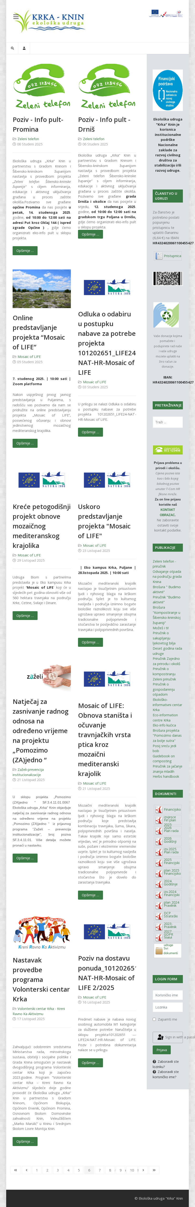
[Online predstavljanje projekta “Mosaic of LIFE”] (42, 288)
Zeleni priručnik (164, 679)
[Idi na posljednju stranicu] (154, 1170)
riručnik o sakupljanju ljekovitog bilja (164, 638)
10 (132, 1170)
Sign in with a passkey (173, 1037)
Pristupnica (172, 256)
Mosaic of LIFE (29, 356)
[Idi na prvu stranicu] (15, 1170)
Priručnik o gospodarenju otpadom (164, 689)
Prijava (161, 1050)
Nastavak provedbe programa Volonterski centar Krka (41, 979)
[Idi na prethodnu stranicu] (26, 1170)
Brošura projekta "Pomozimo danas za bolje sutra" (167, 735)
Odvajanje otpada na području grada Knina (167, 576)
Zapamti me (167, 1019)
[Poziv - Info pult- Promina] (42, 86)
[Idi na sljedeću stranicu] (143, 1170)
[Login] (24, 48)
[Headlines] (50, 21)
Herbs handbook (166, 776)
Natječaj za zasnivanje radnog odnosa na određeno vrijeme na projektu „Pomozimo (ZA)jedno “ (40, 730)
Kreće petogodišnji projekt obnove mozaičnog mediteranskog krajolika (42, 526)
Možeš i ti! (161, 628)
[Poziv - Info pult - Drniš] (107, 86)
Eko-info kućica (164, 725)
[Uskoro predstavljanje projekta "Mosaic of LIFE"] (107, 479)
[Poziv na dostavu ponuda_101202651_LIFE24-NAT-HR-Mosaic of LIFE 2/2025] (107, 931)
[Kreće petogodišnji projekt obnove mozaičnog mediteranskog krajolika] (42, 479)
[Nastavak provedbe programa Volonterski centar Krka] (42, 932)
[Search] (12, 48)
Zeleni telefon (28, 139)
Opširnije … (25, 250)
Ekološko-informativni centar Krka (167, 704)
